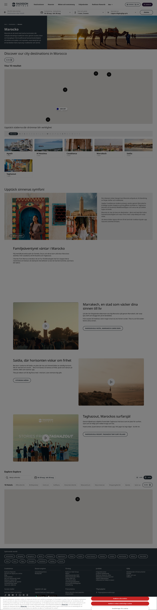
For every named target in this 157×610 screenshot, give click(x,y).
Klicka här (65, 604)
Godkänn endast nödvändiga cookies (120, 603)
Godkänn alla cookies (120, 598)
